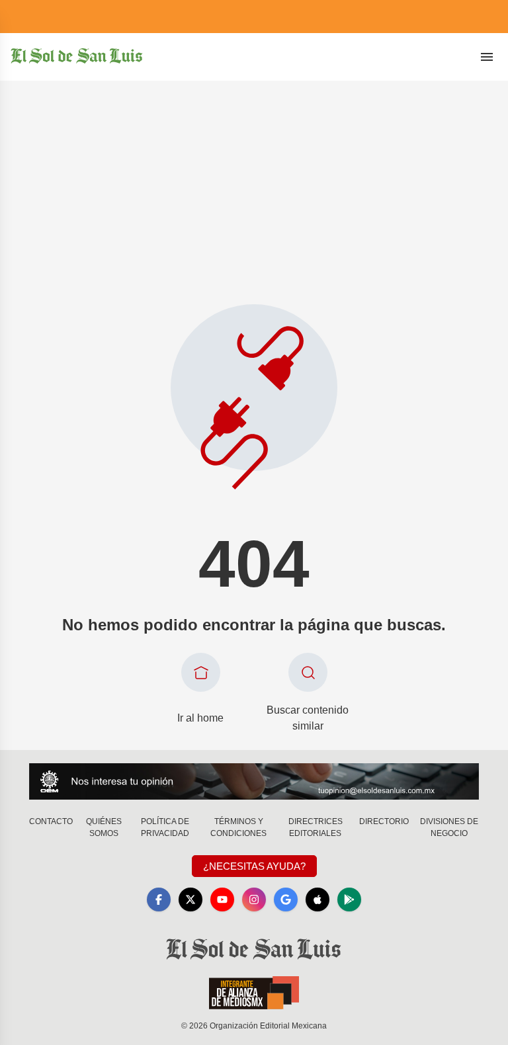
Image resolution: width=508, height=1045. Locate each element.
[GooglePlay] (349, 899)
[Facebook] (159, 899)
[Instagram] (254, 899)
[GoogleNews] (286, 899)
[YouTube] (222, 899)
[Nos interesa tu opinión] (254, 781)
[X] (190, 899)
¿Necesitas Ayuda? (254, 866)
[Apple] (317, 899)
